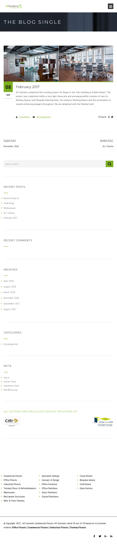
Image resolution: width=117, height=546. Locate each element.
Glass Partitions (49, 492)
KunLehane (24, 117)
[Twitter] (112, 117)
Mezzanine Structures (14, 496)
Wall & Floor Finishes (14, 500)
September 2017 (12, 303)
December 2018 (11, 297)
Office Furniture (49, 484)
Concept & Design (50, 480)
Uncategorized (43, 117)
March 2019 (9, 292)
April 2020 (9, 280)
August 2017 (10, 309)
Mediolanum (10, 208)
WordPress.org (10, 389)
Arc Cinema (9, 212)
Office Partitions (50, 488)
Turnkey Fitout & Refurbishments (20, 488)
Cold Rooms (85, 484)
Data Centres (86, 488)
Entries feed (10, 381)
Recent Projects (11, 198)
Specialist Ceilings (50, 475)
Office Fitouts (10, 480)
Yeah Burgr (9, 203)
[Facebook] (109, 117)
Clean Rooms (86, 475)
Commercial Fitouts (13, 475)
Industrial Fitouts (12, 484)
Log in (6, 377)
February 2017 (11, 217)
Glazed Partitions (50, 496)
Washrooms (9, 492)
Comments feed (11, 385)
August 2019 (10, 286)
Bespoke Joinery (87, 480)
